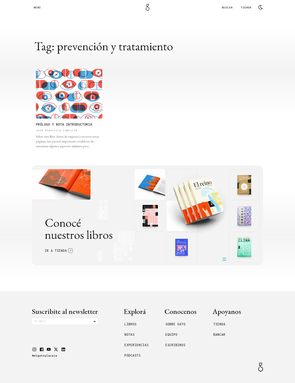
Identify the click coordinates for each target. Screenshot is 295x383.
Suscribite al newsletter (65, 311)
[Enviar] (94, 321)
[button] (34, 349)
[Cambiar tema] (260, 7)
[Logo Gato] (148, 7)
